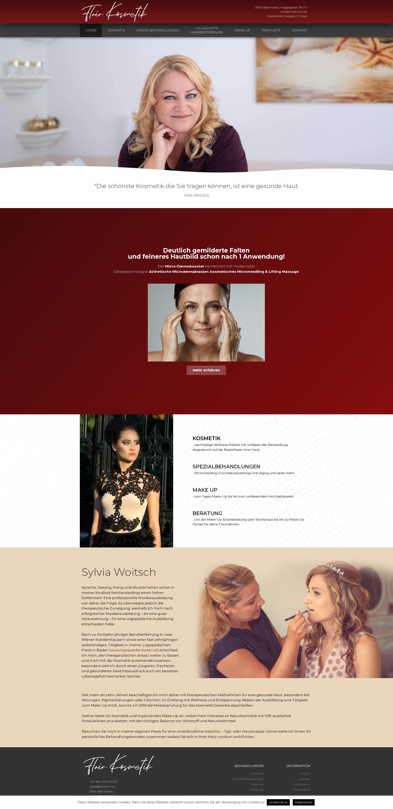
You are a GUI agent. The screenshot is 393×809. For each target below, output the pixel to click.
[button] (84, 481)
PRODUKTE (271, 30)
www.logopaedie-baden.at (134, 650)
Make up (205, 490)
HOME (91, 30)
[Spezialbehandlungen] (186, 466)
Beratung (207, 513)
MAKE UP (242, 30)
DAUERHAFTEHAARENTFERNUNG (207, 30)
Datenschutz (303, 802)
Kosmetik (207, 438)
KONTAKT (299, 30)
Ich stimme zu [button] (278, 802)
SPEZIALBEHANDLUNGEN (158, 30)
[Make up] (186, 490)
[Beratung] (186, 513)
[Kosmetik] (186, 438)
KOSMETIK (116, 30)
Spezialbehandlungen (226, 466)
